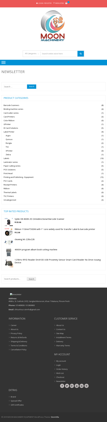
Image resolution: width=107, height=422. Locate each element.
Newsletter (60, 381)
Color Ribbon (9, 120)
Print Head (8, 173)
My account (61, 361)
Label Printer (9, 132)
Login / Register (45, 3)
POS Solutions (10, 169)
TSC (7, 147)
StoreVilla (55, 417)
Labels (6, 158)
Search (31, 279)
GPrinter (7, 124)
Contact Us (60, 329)
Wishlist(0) (59, 3)
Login (58, 365)
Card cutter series (11, 113)
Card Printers (9, 116)
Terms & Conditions (19, 345)
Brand (13, 396)
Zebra (8, 154)
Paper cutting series (12, 166)
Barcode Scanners (11, 105)
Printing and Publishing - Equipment (18, 177)
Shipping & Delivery (19, 341)
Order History (62, 369)
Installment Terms (63, 337)
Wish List (60, 373)
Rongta (9, 143)
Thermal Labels (10, 192)
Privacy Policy (16, 333)
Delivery (59, 341)
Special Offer (16, 401)
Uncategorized (10, 200)
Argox (8, 135)
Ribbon (7, 188)
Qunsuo (9, 139)
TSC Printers (9, 196)
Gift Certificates (17, 405)
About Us (14, 329)
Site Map (60, 333)
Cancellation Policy (18, 349)
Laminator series (11, 162)
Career (14, 325)
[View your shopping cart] (66, 3)
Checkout (60, 377)
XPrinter (9, 151)
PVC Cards (8, 181)
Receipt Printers (10, 184)
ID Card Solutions (11, 128)
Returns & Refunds (19, 337)
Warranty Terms (63, 345)
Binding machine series (13, 109)
